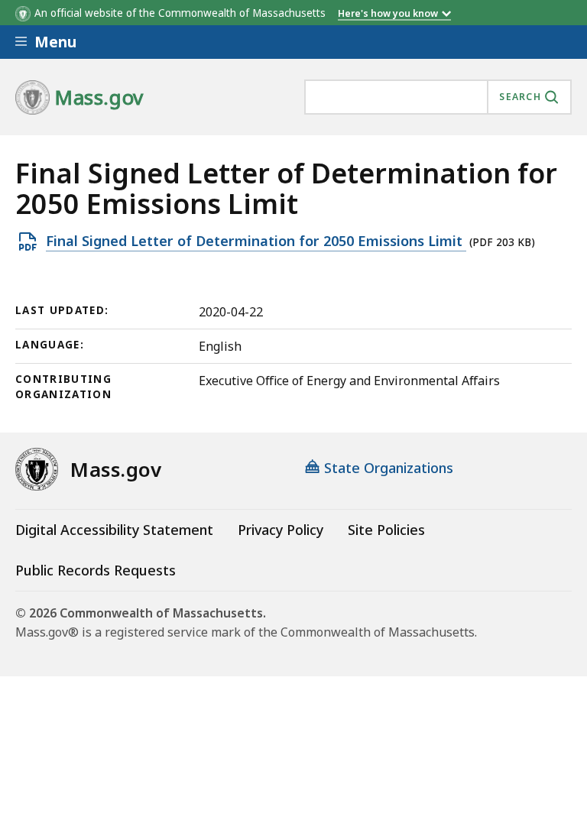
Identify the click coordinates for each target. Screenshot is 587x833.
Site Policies (386, 529)
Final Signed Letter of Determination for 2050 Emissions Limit (256, 241)
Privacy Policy (280, 529)
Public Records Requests (95, 570)
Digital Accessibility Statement (114, 529)
